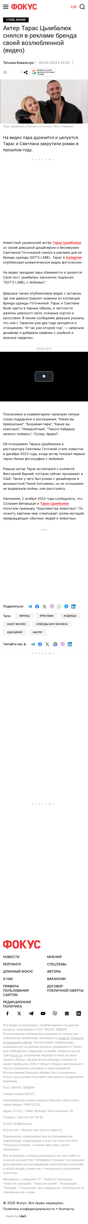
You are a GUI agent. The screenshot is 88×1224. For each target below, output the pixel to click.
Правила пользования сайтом (16, 990)
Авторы (54, 971)
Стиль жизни (16, 19)
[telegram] (31, 1013)
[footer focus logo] (22, 944)
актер (38, 632)
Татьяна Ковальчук (18, 63)
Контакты (66, 1209)
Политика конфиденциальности (29, 1209)
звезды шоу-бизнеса (53, 624)
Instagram (74, 257)
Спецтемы (56, 964)
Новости (11, 957)
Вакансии (56, 979)
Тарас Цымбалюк (67, 243)
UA (74, 7)
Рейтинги (12, 964)
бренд (25, 615)
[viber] (55, 1013)
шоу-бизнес (17, 624)
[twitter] (19, 1013)
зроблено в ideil (16, 1216)
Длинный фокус (18, 971)
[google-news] (67, 1013)
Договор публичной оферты (65, 988)
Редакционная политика (17, 1004)
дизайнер (16, 632)
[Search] (82, 6)
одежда (70, 615)
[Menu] (5, 6)
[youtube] (43, 1013)
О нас (8, 979)
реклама (47, 615)
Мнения (54, 957)
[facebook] (7, 1013)
